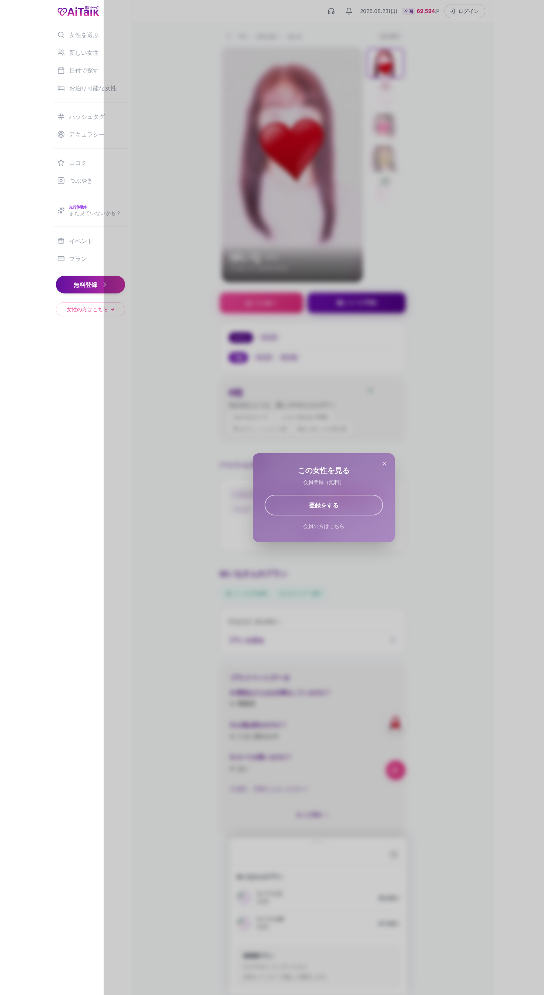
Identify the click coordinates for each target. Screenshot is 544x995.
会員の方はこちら (324, 526)
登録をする (324, 505)
